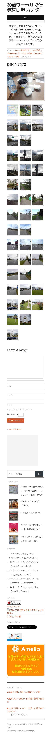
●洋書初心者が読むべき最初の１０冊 (23, 692)
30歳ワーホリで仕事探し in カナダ (24, 7)
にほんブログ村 (14, 617)
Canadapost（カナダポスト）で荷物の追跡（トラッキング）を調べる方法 (31, 491)
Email (9, 396)
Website (9, 405)
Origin (31, 731)
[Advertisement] (22, 450)
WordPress (21, 731)
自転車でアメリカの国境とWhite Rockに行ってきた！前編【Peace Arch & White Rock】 (24, 53)
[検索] (39, 474)
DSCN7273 (16, 64)
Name (9, 386)
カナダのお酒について (30, 513)
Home (16, 50)
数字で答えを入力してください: (19, 409)
